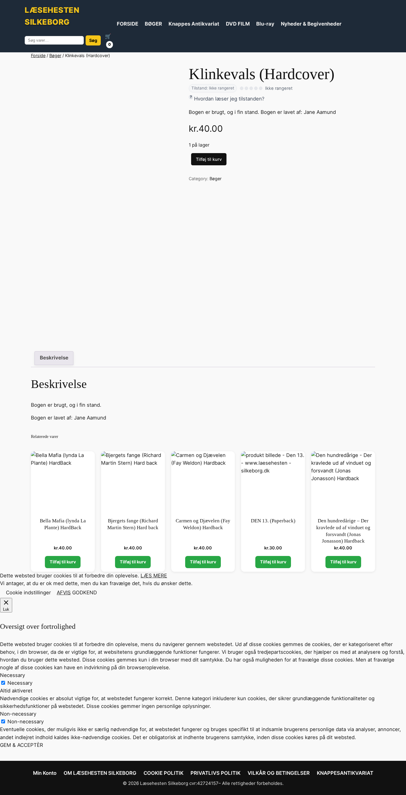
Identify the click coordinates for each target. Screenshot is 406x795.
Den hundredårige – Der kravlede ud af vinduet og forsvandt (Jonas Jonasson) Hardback (343, 531)
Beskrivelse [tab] (54, 358)
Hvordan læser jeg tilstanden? (229, 99)
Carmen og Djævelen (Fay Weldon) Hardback (203, 524)
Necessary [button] (12, 675)
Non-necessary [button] (18, 714)
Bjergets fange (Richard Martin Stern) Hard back (132, 524)
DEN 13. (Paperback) (273, 521)
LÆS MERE (154, 576)
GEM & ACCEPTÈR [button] (21, 745)
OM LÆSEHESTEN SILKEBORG (100, 773)
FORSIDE (127, 24)
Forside (38, 55)
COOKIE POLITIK (163, 773)
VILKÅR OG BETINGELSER (279, 773)
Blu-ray (265, 24)
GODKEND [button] (84, 593)
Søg (93, 40)
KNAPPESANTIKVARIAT (345, 773)
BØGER (153, 24)
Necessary (19, 683)
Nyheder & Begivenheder (311, 24)
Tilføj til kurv (209, 159)
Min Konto (44, 773)
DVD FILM (238, 24)
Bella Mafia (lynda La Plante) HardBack (63, 524)
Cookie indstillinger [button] (28, 593)
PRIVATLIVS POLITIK (215, 773)
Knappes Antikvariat (194, 24)
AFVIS (64, 593)
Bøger (55, 55)
